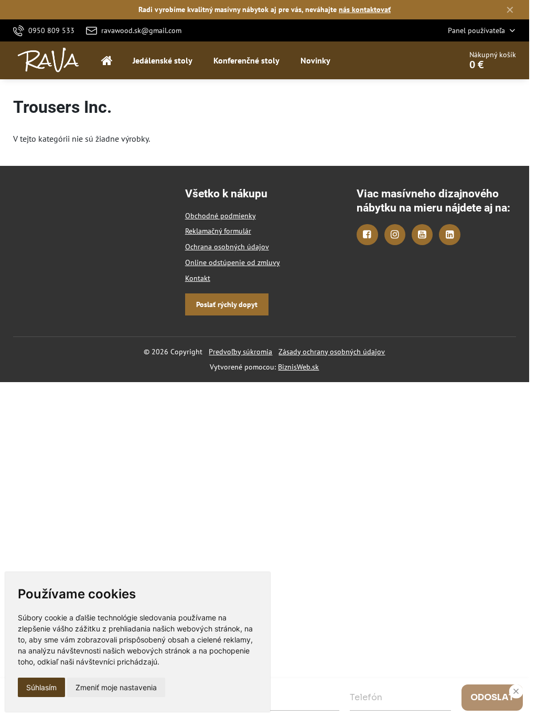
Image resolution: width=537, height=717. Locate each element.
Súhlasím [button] (41, 687)
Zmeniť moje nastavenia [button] (116, 687)
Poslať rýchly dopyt (226, 304)
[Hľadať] (424, 60)
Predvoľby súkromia (240, 351)
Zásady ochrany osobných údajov (331, 351)
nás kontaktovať (365, 9)
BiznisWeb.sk (298, 367)
